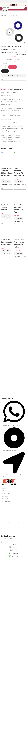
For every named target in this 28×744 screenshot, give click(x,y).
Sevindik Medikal (21, 54)
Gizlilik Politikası (6, 493)
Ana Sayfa (4, 15)
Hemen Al (5, 71)
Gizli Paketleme (6, 501)
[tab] (4, 89)
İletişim (4, 488)
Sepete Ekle (13, 67)
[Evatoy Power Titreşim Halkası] (7, 194)
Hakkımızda (5, 490)
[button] (6, 216)
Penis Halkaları (13, 15)
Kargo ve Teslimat (6, 498)
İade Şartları (5, 496)
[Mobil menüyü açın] (1, 5)
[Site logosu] (13, 5)
